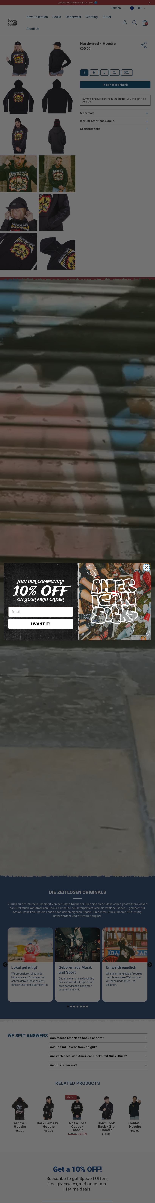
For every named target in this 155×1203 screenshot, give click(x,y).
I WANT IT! (40, 623)
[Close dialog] (146, 567)
